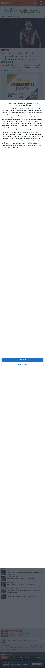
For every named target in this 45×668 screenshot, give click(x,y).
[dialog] (22, 334)
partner (17, 108)
